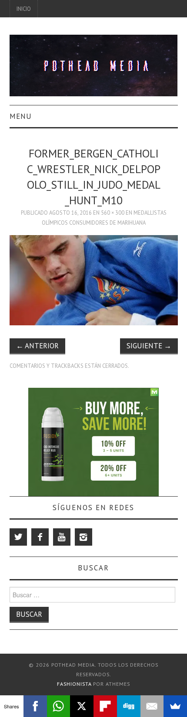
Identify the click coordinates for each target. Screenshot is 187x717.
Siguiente (149, 345)
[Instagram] (83, 537)
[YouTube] (61, 537)
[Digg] (128, 706)
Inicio (24, 8)
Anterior (37, 345)
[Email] (152, 706)
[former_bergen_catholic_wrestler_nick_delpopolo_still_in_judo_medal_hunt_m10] (94, 279)
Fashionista (74, 684)
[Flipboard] (105, 706)
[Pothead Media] (94, 65)
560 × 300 (112, 212)
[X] (82, 706)
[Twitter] (18, 537)
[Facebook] (40, 537)
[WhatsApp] (58, 706)
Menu (21, 116)
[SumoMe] (175, 706)
